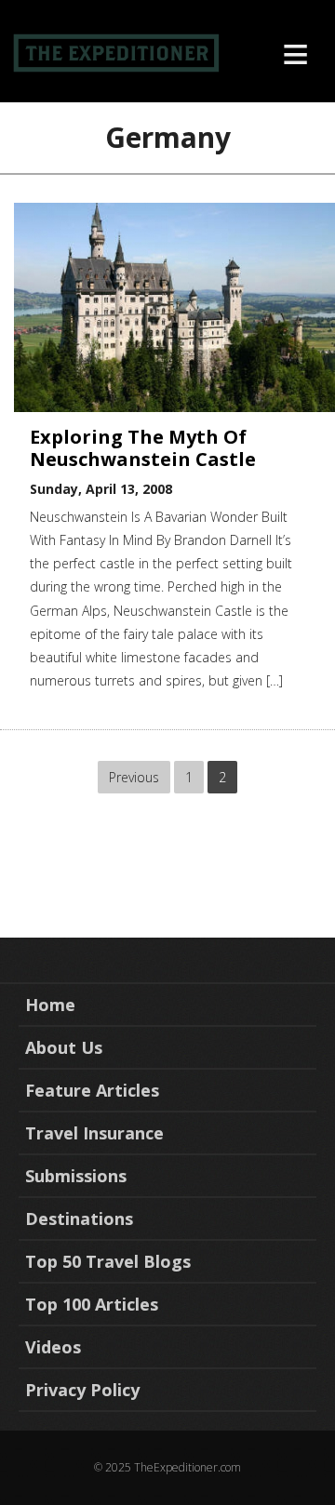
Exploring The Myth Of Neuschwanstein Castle (143, 448)
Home (50, 1004)
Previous (134, 777)
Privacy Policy (82, 1389)
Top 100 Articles (91, 1304)
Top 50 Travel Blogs (108, 1261)
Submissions (76, 1176)
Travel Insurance (94, 1133)
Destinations (79, 1218)
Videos (53, 1347)
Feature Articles (92, 1090)
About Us (63, 1047)
